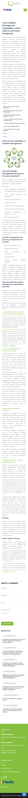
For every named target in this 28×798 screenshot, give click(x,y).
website (24, 565)
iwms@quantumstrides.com (9, 571)
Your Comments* (6, 610)
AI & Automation (5, 768)
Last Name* (4, 595)
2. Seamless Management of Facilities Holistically (14, 123)
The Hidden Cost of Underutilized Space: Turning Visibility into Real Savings (12, 710)
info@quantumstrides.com (8, 752)
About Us (5, 136)
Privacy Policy (5, 787)
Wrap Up (5, 133)
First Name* (4, 588)
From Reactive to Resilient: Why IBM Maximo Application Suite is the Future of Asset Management (13, 664)
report (13, 290)
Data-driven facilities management (11, 329)
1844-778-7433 (11, 750)
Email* (3, 602)
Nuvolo (11, 561)
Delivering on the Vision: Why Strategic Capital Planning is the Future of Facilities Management (14, 676)
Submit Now (7, 623)
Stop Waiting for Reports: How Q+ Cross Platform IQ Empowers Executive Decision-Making (14, 641)
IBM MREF (3, 765)
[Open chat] (24, 794)
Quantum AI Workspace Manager (10, 771)
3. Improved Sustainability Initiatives (11, 126)
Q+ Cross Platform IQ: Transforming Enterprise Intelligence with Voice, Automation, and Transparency (13, 653)
